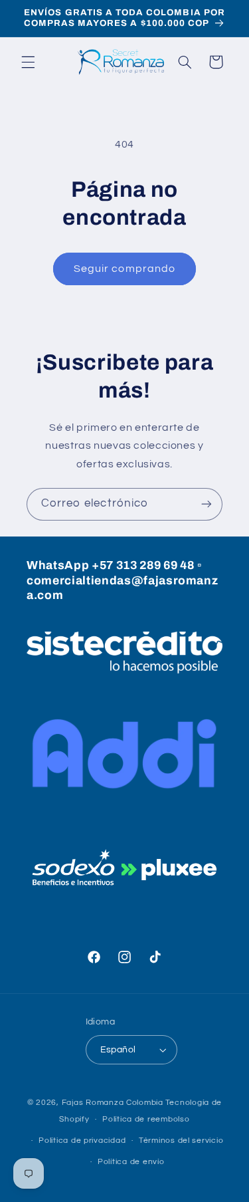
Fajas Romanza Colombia (112, 1102)
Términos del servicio (181, 1140)
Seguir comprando (124, 268)
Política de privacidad (82, 1140)
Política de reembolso (145, 1119)
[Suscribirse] (206, 504)
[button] (28, 62)
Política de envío (131, 1161)
